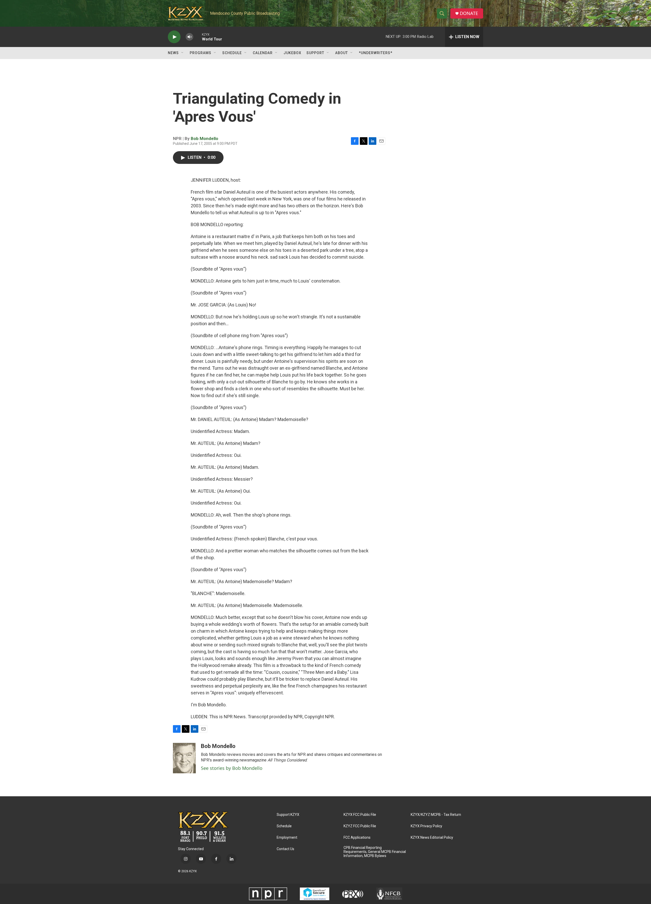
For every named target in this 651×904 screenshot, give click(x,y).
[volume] (189, 37)
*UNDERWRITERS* (375, 53)
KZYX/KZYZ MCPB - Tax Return (436, 815)
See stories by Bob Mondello (231, 768)
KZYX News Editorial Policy (432, 837)
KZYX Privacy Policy (426, 826)
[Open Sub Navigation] (183, 53)
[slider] (197, 36)
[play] (174, 37)
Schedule (232, 53)
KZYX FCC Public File (360, 815)
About (341, 53)
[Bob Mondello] (184, 758)
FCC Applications (357, 837)
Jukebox (292, 53)
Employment (287, 837)
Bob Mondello (204, 138)
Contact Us (285, 849)
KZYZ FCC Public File (360, 826)
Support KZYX (288, 815)
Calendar (263, 53)
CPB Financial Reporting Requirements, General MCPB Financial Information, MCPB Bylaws (375, 852)
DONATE (469, 13)
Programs (200, 53)
